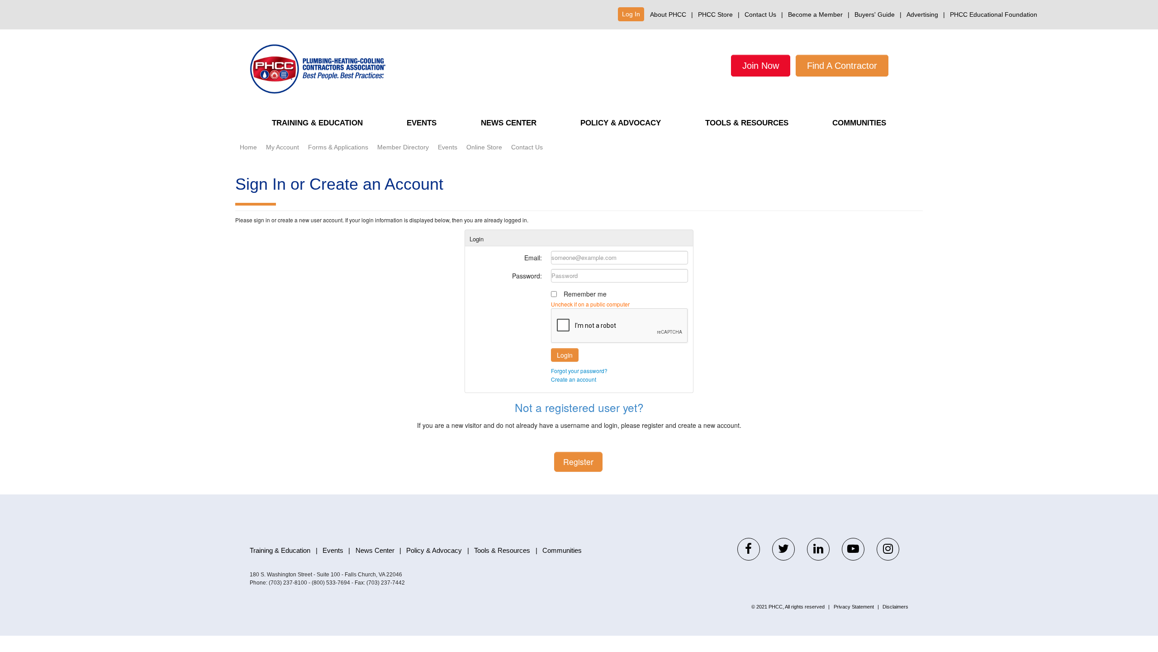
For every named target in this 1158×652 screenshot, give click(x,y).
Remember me (585, 293)
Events (422, 123)
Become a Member (815, 14)
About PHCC (668, 14)
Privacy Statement (854, 606)
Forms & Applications (338, 147)
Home (248, 147)
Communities (859, 123)
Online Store (484, 147)
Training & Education (317, 123)
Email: (533, 257)
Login (565, 355)
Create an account (573, 379)
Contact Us (760, 14)
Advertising (922, 14)
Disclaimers (895, 606)
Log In (631, 14)
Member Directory (403, 147)
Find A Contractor (842, 66)
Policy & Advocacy (620, 123)
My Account (282, 147)
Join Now (760, 66)
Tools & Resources (746, 123)
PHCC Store (715, 14)
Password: (527, 275)
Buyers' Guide (874, 14)
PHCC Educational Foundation (993, 14)
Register (578, 461)
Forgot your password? (579, 370)
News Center (508, 123)
